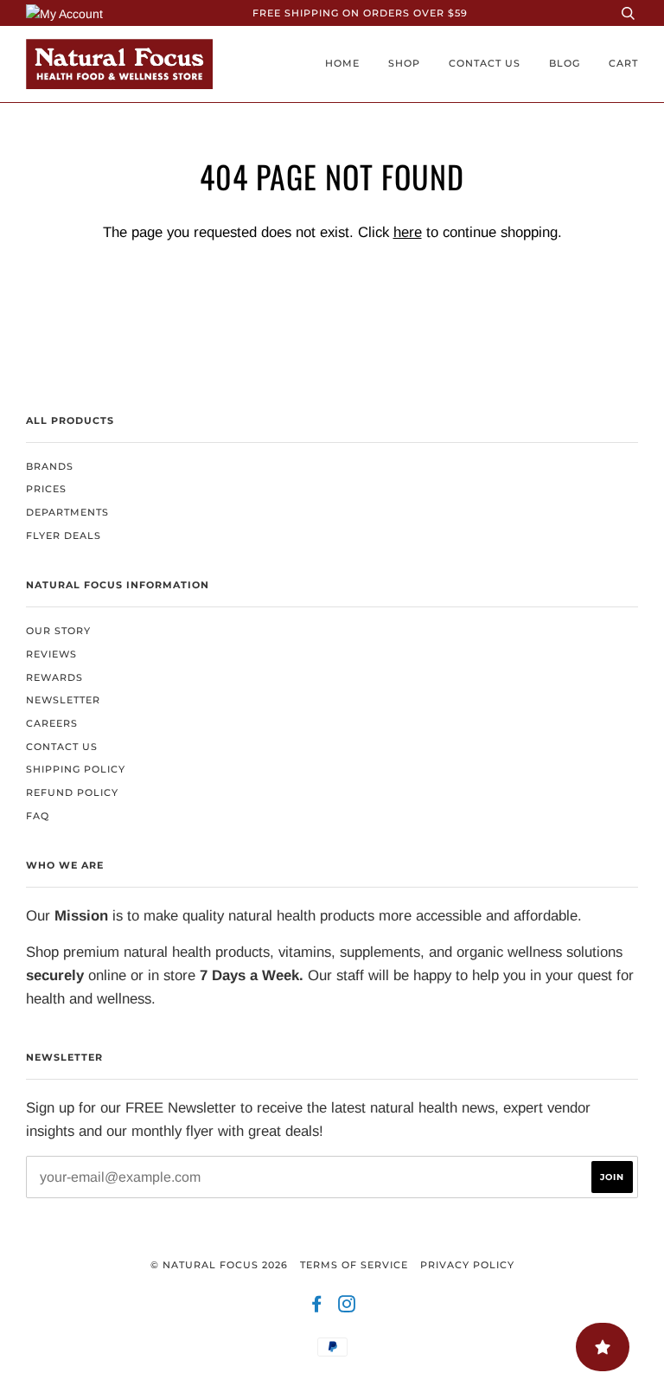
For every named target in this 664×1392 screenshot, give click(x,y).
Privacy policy (467, 1265)
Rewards (54, 677)
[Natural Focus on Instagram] (347, 1307)
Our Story (58, 631)
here (407, 232)
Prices (46, 489)
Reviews (51, 654)
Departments (67, 512)
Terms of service (354, 1265)
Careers (52, 723)
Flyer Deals (63, 535)
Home (342, 63)
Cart (623, 63)
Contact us (484, 63)
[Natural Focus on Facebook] (317, 1307)
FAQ (37, 816)
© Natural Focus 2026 (219, 1265)
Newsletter (63, 700)
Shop (404, 63)
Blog (564, 63)
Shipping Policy (75, 769)
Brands (49, 466)
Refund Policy (72, 792)
